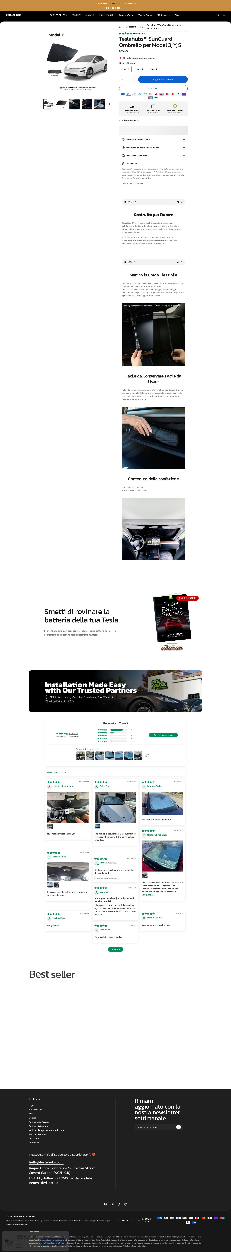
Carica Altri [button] (116, 949)
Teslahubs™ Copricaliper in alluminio (124, 1032)
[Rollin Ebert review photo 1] (115, 807)
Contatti (33, 1117)
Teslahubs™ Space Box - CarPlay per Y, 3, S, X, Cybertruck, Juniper (87, 1032)
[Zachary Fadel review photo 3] (56, 885)
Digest (32, 1105)
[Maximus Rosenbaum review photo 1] (68, 807)
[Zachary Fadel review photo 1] (68, 871)
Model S (153, 69)
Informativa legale (103, 1221)
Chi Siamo (34, 1138)
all (141, 26)
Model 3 (139, 69)
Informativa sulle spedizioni (79, 1221)
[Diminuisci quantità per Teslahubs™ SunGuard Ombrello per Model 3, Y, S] (122, 79)
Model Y (125, 69)
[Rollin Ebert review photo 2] (97, 826)
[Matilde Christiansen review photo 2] (145, 875)
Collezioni (131, 26)
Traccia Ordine (36, 1109)
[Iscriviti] (178, 1127)
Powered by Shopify (26, 1216)
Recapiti (93, 1221)
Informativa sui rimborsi (14, 1221)
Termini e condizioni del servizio (55, 1221)
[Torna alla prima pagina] (120, 26)
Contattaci (34, 1142)
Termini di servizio (38, 1134)
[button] (125, 33)
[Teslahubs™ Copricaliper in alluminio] (137, 1004)
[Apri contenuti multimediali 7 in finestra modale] (77, 62)
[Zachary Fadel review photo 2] (50, 885)
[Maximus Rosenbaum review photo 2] (50, 826)
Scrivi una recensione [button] (163, 735)
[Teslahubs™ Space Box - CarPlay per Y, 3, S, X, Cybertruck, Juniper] (93, 1004)
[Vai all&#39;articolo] (48, 104)
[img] (53, 782)
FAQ (31, 1113)
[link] (62, 1170)
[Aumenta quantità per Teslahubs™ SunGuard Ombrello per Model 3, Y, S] (133, 79)
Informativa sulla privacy (33, 1221)
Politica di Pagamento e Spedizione (46, 1130)
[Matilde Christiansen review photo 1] (162, 856)
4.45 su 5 (73, 733)
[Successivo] (105, 68)
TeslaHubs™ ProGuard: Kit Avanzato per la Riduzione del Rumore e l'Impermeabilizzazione (49, 1034)
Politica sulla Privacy (39, 1122)
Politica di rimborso (38, 1126)
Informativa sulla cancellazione (17, 1224)
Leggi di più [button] (147, 894)
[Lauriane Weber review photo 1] (162, 803)
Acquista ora (153, 88)
